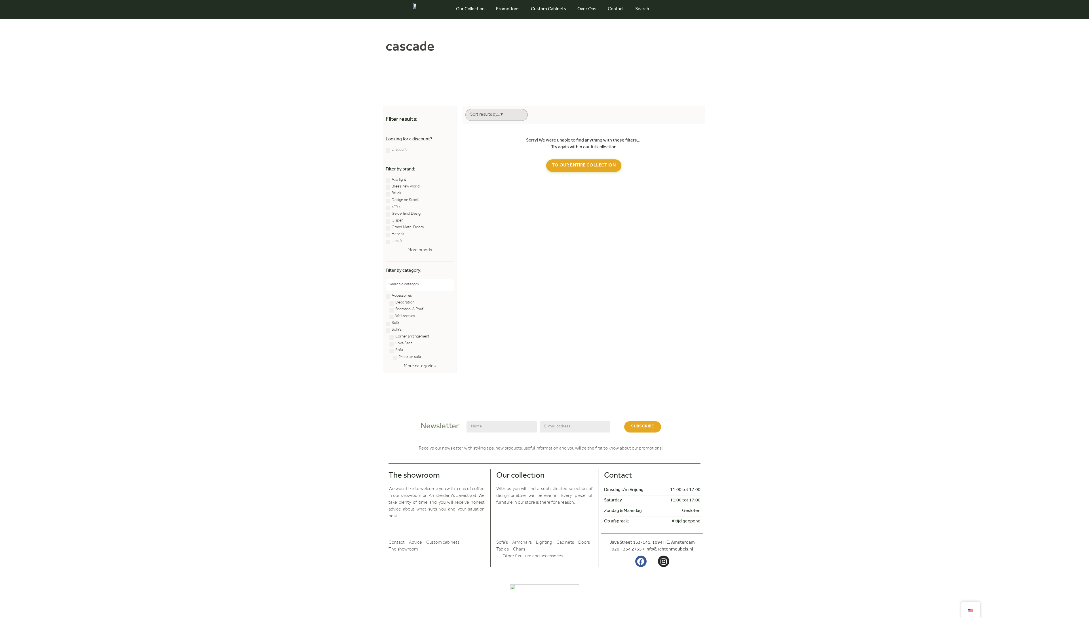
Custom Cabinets (548, 9)
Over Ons (586, 9)
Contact (616, 9)
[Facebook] (641, 561)
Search (642, 9)
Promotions (508, 9)
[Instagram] (663, 561)
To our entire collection (584, 165)
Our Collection (470, 9)
